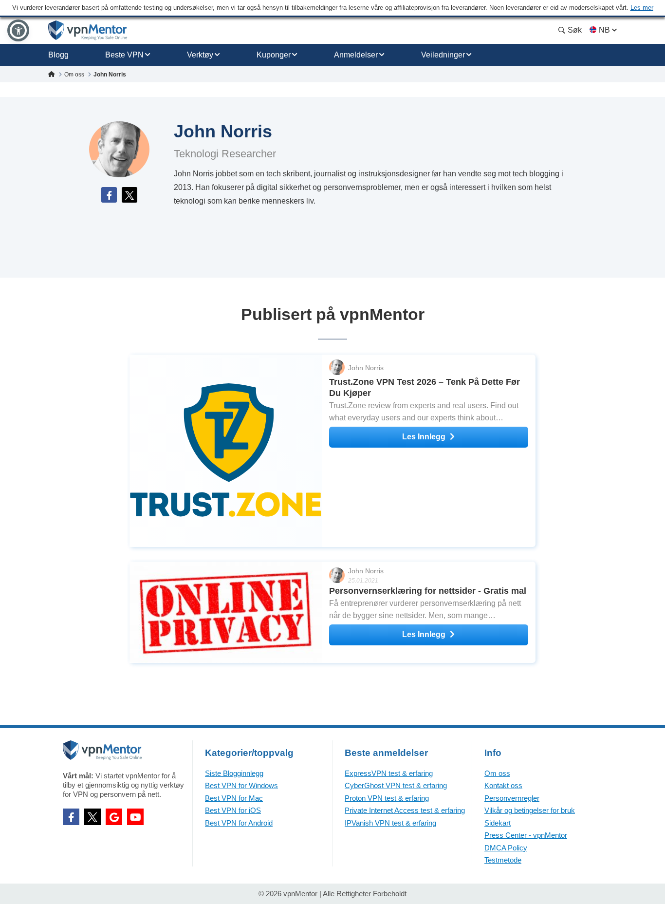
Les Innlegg (423, 437)
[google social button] (114, 817)
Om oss (497, 773)
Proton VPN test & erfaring (387, 798)
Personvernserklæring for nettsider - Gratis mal (427, 591)
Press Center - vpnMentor (525, 835)
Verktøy (200, 55)
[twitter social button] (92, 817)
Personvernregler (511, 798)
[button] (18, 30)
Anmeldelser (356, 55)
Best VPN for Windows (241, 785)
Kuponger (274, 55)
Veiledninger (443, 55)
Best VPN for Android (239, 823)
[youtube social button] (135, 817)
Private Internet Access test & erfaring (405, 810)
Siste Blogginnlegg (234, 773)
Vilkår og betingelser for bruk (529, 810)
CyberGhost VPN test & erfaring (396, 785)
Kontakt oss (503, 785)
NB (604, 30)
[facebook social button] (71, 817)
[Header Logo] (88, 30)
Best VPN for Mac (234, 798)
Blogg (58, 55)
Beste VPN (124, 55)
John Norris (366, 368)
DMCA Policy (505, 848)
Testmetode (502, 860)
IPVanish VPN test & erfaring (390, 823)
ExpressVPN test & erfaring (389, 773)
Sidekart (497, 823)
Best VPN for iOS (233, 810)
